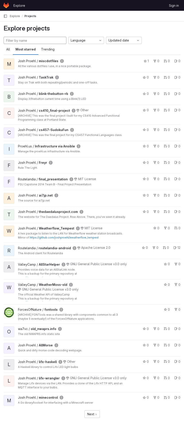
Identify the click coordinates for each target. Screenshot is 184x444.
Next (91, 414)
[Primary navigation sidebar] (5, 16)
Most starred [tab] (25, 49)
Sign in (174, 5)
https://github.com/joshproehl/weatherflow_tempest (64, 237)
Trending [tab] (48, 49)
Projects (30, 16)
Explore (19, 5)
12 (178, 247)
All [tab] (8, 49)
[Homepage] (6, 5)
